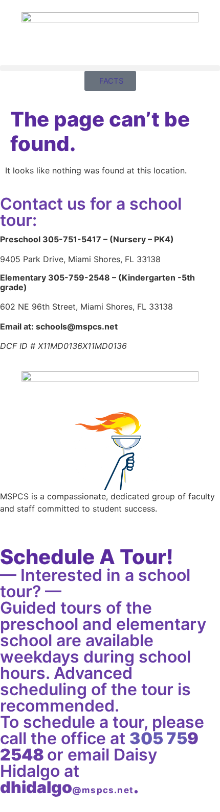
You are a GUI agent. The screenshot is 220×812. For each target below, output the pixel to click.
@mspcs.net (103, 790)
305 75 (158, 738)
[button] (110, 68)
